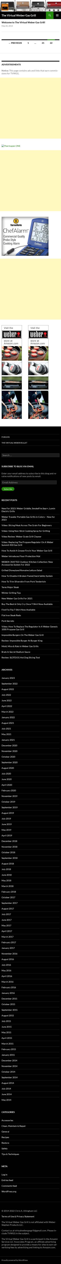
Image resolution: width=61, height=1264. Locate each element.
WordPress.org (9, 1191)
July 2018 (6, 869)
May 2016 (6, 970)
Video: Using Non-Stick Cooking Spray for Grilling (26, 531)
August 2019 (8, 813)
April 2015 (7, 1038)
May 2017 (6, 925)
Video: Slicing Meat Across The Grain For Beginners (27, 525)
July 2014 (6, 1088)
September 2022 (10, 683)
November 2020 (9, 751)
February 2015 (9, 1049)
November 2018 (9, 846)
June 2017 (7, 920)
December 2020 (9, 745)
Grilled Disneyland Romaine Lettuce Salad (22, 570)
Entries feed (7, 1180)
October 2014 (8, 1071)
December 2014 (9, 1060)
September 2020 (10, 762)
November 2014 (9, 1066)
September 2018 (10, 858)
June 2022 (7, 700)
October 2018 (8, 852)
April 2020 (7, 784)
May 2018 (6, 880)
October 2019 (8, 801)
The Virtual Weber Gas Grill (19, 15)
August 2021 (8, 723)
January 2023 (8, 678)
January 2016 (8, 993)
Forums (6, 437)
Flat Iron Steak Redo (11, 615)
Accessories (7, 1120)
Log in (4, 1174)
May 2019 (6, 829)
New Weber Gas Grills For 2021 (17, 598)
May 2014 (6, 1100)
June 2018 (7, 875)
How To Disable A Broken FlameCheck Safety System (27, 576)
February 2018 (9, 891)
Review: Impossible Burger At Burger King (22, 640)
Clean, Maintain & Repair (14, 1126)
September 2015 (10, 1010)
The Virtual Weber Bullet (14, 443)
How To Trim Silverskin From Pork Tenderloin (24, 581)
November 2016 (9, 953)
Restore (5, 1142)
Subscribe (8, 489)
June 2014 (7, 1094)
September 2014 (10, 1077)
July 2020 (6, 773)
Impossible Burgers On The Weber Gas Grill (23, 635)
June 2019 (7, 824)
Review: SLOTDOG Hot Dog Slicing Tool (21, 657)
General (5, 1131)
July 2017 (6, 914)
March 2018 (7, 886)
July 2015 (6, 1021)
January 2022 (8, 717)
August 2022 (8, 689)
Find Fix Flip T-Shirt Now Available (18, 609)
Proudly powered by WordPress (15, 1260)
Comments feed (9, 1185)
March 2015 (7, 1043)
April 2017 (7, 931)
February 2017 (9, 942)
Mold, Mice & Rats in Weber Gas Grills (20, 646)
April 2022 (7, 706)
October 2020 (8, 756)
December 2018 (9, 841)
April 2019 (7, 835)
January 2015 (8, 1055)
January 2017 (8, 948)
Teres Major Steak (10, 587)
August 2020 (8, 768)
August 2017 (8, 908)
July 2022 (6, 694)
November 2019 (9, 796)
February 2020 (9, 790)
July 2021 (6, 728)
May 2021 (6, 734)
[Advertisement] (30, 108)
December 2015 (9, 998)
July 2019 (6, 818)
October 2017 (8, 897)
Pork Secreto (8, 621)
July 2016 (6, 965)
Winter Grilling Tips (11, 592)
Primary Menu (57, 15)
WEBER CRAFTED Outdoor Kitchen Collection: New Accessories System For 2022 (27, 563)
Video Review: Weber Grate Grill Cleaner (21, 536)
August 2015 (8, 1015)
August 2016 (8, 959)
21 (43, 43)
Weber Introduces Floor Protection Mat (21, 556)
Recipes (5, 1137)
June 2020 (7, 779)
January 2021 (8, 739)
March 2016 (7, 981)
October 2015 (8, 1004)
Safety (5, 1148)
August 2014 (8, 1083)
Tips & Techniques (10, 1154)
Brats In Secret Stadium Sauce (16, 652)
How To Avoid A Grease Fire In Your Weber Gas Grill (27, 550)
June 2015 (7, 1026)
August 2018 (8, 863)
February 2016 (9, 987)
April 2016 (7, 976)
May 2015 (6, 1032)
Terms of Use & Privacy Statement (18, 1216)
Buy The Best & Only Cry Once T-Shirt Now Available (27, 604)
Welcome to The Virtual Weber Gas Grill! (23, 22)
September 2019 (10, 807)
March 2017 (7, 936)
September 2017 (10, 903)
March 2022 (7, 711)
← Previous (15, 43)
